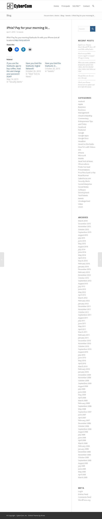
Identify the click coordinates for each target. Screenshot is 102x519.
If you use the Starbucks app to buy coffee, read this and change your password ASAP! (14, 70)
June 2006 (82, 437)
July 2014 (81, 249)
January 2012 (83, 303)
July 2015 (81, 238)
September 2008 (84, 406)
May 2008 (82, 409)
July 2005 (81, 466)
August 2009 (83, 386)
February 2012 (84, 300)
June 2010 (82, 357)
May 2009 (82, 395)
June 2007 (82, 414)
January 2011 (83, 338)
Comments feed (84, 497)
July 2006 (81, 434)
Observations (83, 164)
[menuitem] (56, 6)
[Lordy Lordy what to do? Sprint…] (2, 259)
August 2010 (83, 352)
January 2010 (83, 372)
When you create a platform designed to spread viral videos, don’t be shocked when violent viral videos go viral (86, 66)
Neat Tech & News (85, 161)
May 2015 (82, 243)
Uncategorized (84, 201)
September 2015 (84, 232)
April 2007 (82, 417)
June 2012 (82, 289)
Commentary (83, 118)
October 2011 (83, 312)
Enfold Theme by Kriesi (36, 515)
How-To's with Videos (86, 147)
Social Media (83, 187)
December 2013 (84, 269)
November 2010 (84, 343)
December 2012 (84, 275)
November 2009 (84, 377)
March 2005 (82, 477)
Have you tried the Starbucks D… (53, 64)
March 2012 (82, 298)
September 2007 (84, 412)
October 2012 (83, 278)
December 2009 (84, 375)
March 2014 (82, 261)
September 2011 (84, 315)
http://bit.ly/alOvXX (22, 40)
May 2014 (82, 255)
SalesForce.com (84, 178)
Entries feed (83, 494)
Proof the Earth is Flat (86, 172)
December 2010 (84, 340)
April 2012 (82, 295)
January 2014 (83, 266)
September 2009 (84, 383)
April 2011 (82, 329)
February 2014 (84, 263)
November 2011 (84, 309)
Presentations (84, 170)
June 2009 (82, 392)
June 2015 (82, 241)
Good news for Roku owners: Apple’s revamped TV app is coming (86, 55)
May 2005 (82, 471)
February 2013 (84, 272)
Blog (9, 15)
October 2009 (83, 380)
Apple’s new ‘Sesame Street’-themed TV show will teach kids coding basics (86, 47)
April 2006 (82, 440)
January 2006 (83, 449)
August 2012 (83, 283)
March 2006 (82, 443)
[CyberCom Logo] (19, 6)
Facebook (82, 127)
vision (80, 207)
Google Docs (83, 138)
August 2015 (83, 235)
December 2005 (84, 452)
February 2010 (84, 369)
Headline (82, 141)
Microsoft (82, 155)
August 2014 (83, 246)
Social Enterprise (85, 184)
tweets (21, 32)
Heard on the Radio (86, 144)
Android (81, 101)
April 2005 (82, 474)
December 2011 (84, 306)
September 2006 (84, 429)
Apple (80, 104)
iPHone (81, 153)
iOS (79, 150)
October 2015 (83, 229)
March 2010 (82, 366)
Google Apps (83, 135)
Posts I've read (84, 167)
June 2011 (82, 323)
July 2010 (81, 355)
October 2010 (83, 346)
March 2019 (82, 221)
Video (80, 204)
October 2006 (83, 426)
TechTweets (83, 195)
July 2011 (81, 320)
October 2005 (83, 457)
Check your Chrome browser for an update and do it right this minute (86, 84)
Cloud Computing (85, 115)
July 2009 (81, 389)
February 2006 (84, 446)
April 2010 (82, 363)
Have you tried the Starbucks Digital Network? (34, 66)
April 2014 (82, 258)
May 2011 (82, 326)
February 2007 (84, 420)
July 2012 (81, 286)
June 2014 (82, 252)
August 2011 (83, 318)
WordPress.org (84, 500)
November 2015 (84, 226)
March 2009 (82, 400)
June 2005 (82, 469)
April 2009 (82, 397)
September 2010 (84, 349)
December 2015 (84, 223)
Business (82, 107)
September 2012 (84, 281)
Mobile (81, 158)
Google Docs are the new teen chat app (86, 77)
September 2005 (84, 460)
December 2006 (84, 423)
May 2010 (82, 360)
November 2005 (84, 454)
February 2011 (84, 335)
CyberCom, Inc (21, 515)
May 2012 (82, 292)
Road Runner (83, 175)
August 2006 (83, 432)
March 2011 (82, 332)
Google (81, 133)
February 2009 (84, 403)
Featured (82, 130)
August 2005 (83, 463)
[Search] (93, 6)
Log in (80, 491)
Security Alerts (84, 181)
